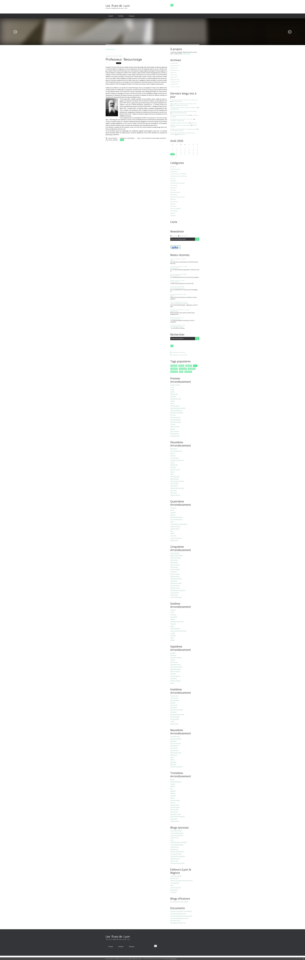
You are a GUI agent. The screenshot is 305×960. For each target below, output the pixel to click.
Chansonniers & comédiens (178, 174)
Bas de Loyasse (174, 574)
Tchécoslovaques (175, 319)
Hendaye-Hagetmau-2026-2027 (179, 123)
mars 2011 (173, 72)
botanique (163, 138)
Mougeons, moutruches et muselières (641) (183, 129)
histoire (181, 366)
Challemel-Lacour (175, 664)
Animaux (172, 167)
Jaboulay (172, 653)
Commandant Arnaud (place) (178, 524)
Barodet (172, 515)
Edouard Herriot (175, 276)
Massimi (172, 703)
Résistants (173, 206)
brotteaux (174, 369)
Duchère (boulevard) (176, 766)
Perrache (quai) (174, 476)
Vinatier (172, 784)
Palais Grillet (174, 465)
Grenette (173, 467)
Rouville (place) (174, 406)
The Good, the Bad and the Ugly (179, 115)
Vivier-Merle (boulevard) (177, 816)
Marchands (173, 194)
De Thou (173, 415)
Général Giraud (174, 436)
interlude (173, 190)
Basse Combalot (175, 671)
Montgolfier (173, 617)
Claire (172, 757)
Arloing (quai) (174, 750)
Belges (172, 626)
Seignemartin (174, 311)
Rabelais (172, 793)
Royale (172, 389)
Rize (171, 789)
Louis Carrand (174, 592)
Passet (172, 296)
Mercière (173, 456)
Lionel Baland (174, 109)
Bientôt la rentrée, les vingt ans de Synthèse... (183, 111)
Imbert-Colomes (175, 385)
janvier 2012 (174, 68)
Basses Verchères (175, 558)
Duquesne (173, 615)
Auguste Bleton (175, 529)
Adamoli (172, 429)
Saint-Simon (174, 748)
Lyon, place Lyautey (176, 831)
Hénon (172, 260)
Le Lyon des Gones (175, 854)
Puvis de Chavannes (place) (178, 631)
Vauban (172, 619)
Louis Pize (173, 536)
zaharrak (194, 123)
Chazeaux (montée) (176, 579)
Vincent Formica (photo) (177, 863)
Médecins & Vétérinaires (177, 197)
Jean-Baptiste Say (175, 420)
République (173, 449)
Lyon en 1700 (174, 861)
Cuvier (172, 612)
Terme (172, 387)
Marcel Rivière (174, 268)
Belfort (172, 533)
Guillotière (173, 655)
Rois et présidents (175, 208)
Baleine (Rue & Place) (176, 555)
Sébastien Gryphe (175, 669)
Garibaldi (173, 635)
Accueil (110, 16)
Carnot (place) (174, 458)
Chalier (172, 721)
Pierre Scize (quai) (175, 743)
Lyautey (172, 633)
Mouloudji (173, 762)
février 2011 (173, 75)
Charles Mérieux (175, 676)
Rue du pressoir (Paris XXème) (179, 902)
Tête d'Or (173, 624)
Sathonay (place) (175, 417)
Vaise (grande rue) (175, 753)
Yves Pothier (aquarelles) (177, 856)
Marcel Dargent (175, 717)
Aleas (171, 885)
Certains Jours (174, 838)
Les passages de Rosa (176, 845)
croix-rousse (182, 369)
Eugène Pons (174, 540)
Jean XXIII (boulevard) (176, 710)
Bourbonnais (174, 746)
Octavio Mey (174, 560)
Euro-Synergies (177, 101)
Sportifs (172, 213)
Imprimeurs (173, 185)
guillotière (188, 372)
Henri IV (172, 453)
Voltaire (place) (174, 282)
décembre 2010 (174, 79)
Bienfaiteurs (174, 171)
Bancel (172, 779)
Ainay (172, 474)
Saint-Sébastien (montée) (177, 408)
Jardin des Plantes (175, 422)
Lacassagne (173, 819)
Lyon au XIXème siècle (176, 833)
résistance (192, 369)
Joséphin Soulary (175, 526)
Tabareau (173, 508)
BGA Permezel (174, 878)
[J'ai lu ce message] (303, 958)
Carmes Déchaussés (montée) (179, 303)
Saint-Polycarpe (175, 426)
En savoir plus (173, 958)
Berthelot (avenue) (175, 657)
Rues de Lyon (174, 849)
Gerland (172, 660)
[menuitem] (110, 16)
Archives (120, 16)
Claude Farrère (174, 805)
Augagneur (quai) (175, 814)
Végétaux (173, 215)
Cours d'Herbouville (176, 519)
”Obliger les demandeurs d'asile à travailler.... (183, 107)
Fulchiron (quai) (175, 565)
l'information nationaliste (180, 105)
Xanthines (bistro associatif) (178, 842)
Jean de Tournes (175, 469)
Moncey (172, 786)
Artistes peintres (175, 169)
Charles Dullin (174, 483)
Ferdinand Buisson (175, 782)
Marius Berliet (174, 700)
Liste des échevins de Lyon (178, 913)
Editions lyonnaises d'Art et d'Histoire (181, 880)
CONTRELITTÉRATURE (177, 120)
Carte (173, 222)
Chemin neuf (174, 595)
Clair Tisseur (174, 662)
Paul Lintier (173, 493)
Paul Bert (173, 795)
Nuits (172, 522)
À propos (131, 16)
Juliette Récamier (175, 628)
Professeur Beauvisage (124, 59)
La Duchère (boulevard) (177, 288)
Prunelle (172, 424)
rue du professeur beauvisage (150, 138)
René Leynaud (174, 433)
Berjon (172, 759)
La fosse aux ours (175, 887)
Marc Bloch (173, 678)
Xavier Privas (174, 696)
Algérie (172, 392)
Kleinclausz (173, 707)
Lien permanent (112, 138)
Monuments (174, 201)
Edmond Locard (175, 588)
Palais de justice (175, 576)
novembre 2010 (175, 82)
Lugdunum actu (175, 858)
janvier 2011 (174, 77)
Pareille (172, 401)
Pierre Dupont (174, 431)
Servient (172, 802)
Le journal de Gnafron (176, 835)
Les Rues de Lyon (118, 5)
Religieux (173, 204)
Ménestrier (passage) (176, 413)
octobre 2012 (174, 63)
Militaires (173, 199)
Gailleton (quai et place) (177, 488)
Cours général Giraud (176, 326)
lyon (195, 366)
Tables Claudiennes (176, 410)
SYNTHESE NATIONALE (180, 113)
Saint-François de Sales (177, 481)
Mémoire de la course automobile (180, 125)
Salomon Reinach (175, 681)
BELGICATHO (181, 134)
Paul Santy (173, 712)
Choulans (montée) (176, 583)
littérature (173, 366)
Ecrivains (173, 178)
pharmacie (109, 140)
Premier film (174, 705)
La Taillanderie (174, 883)
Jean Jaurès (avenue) (176, 667)
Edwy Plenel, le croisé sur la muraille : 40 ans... (183, 104)
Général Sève (174, 394)
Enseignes (173, 181)
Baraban (172, 791)
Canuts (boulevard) (176, 538)
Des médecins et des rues (177, 923)
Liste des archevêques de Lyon (179, 918)
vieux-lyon (174, 372)
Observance (173, 581)
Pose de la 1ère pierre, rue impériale (181, 911)
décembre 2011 (174, 70)
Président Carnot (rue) (177, 460)
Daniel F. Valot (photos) (177, 851)
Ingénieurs (173, 187)
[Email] (171, 5)
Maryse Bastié (174, 719)
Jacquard (172, 512)
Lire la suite (186, 54)
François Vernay (175, 585)
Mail (171, 531)
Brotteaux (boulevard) (176, 621)
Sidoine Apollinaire (175, 739)
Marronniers (174, 486)
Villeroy (172, 798)
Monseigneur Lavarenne (177, 590)
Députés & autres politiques (178, 176)
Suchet (172, 462)
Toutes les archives (175, 86)
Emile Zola (173, 490)
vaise (181, 372)
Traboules (173, 892)
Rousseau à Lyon (175, 920)
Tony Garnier (174, 698)
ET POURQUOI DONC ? (177, 130)
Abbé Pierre (173, 755)
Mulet (172, 403)
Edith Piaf (173, 764)
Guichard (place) (175, 807)
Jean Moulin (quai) (175, 399)
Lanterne (173, 396)
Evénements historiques (177, 183)
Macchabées (174, 562)
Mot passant (174, 890)
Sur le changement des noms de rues (181, 916)
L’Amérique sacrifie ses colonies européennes (183, 100)
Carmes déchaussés (176, 597)
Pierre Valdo (174, 567)
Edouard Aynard (175, 800)
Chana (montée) (175, 569)
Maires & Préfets (175, 192)
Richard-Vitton (174, 809)
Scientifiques (131, 138)
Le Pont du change (175, 876)
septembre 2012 (175, 65)
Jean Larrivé (173, 812)
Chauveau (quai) (175, 736)
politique (115, 140)
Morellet (172, 610)
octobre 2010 (174, 84)
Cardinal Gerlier (175, 553)
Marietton (173, 741)
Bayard (172, 472)
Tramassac (173, 572)
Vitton (172, 638)
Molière (172, 640)
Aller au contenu (6, 1)
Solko (172, 840)
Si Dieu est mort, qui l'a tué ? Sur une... (181, 119)
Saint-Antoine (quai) (176, 451)
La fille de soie (174, 847)
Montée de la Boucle (176, 517)
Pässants (173, 674)
